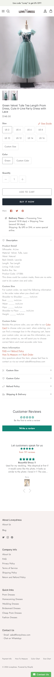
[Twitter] (3, 537)
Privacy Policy (8, 563)
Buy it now (27, 201)
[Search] (9, 11)
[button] (25, 491)
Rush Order (28, 354)
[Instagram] (8, 537)
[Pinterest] (12, 537)
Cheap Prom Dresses (12, 613)
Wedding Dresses (10, 603)
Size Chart (47, 658)
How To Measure (10, 354)
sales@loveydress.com (20, 634)
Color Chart (35, 658)
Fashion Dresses (9, 617)
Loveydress (13, 667)
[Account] (44, 11)
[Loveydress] (27, 11)
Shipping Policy (9, 572)
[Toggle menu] (3, 11)
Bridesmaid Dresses (11, 608)
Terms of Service (10, 568)
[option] (27, 52)
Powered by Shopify (25, 667)
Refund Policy (17, 351)
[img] (27, 448)
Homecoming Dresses (12, 599)
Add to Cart (27, 192)
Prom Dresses (8, 594)
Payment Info (7, 658)
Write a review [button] (27, 428)
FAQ (4, 351)
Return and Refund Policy (14, 577)
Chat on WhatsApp (12, 638)
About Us (6, 524)
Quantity (6, 173)
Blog (4, 530)
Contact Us (42, 674)
